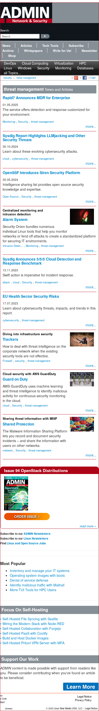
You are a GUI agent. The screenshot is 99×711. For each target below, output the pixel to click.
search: (4, 30)
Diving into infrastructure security (28, 334)
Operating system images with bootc (37, 575)
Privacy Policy (83, 700)
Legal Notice (84, 696)
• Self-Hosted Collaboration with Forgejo (30, 628)
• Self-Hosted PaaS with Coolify (24, 633)
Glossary (8, 708)
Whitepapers (33, 51)
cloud (6, 158)
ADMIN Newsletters (37, 533)
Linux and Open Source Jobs (26, 543)
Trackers (10, 339)
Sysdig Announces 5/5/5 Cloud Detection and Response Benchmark (42, 261)
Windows (24, 68)
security (20, 361)
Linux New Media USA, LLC (68, 708)
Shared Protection (18, 424)
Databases (85, 68)
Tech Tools (50, 45)
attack (6, 282)
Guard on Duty (15, 379)
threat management (26, 77)
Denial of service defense (29, 580)
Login (93, 77)
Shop (12, 56)
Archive (8, 51)
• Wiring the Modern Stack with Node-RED (32, 623)
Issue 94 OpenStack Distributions (36, 470)
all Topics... (12, 72)
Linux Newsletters (36, 538)
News (6, 45)
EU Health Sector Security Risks (31, 296)
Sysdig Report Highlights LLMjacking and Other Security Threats (44, 137)
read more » (88, 526)
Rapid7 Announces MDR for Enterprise (36, 97)
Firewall (7, 361)
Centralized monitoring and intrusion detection (23, 212)
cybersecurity (20, 158)
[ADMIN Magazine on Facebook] (84, 77)
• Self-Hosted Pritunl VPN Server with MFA (32, 642)
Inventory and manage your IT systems (39, 570)
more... (91, 126)
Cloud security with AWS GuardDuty (29, 374)
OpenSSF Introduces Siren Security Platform (41, 172)
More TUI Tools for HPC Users (33, 589)
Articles (26, 45)
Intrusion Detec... (13, 246)
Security (43, 68)
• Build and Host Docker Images (24, 638)
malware (8, 450)
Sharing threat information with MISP (30, 418)
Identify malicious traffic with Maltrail (37, 585)
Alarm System (15, 219)
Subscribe (76, 45)
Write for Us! (62, 51)
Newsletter (89, 51)
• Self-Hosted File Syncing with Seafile (29, 618)
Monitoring (63, 68)
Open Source (11, 196)
